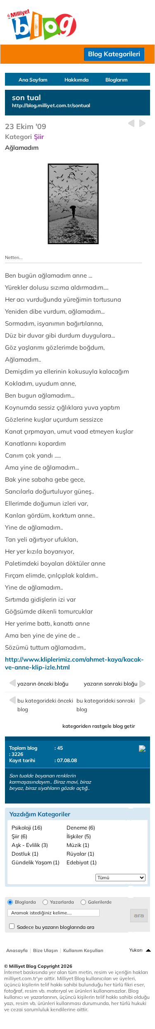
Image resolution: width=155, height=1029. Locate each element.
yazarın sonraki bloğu (111, 683)
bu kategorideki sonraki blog (105, 704)
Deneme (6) (81, 827)
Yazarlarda (62, 902)
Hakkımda (76, 80)
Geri (131, 123)
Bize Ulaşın (45, 950)
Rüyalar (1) (80, 853)
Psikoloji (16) (27, 827)
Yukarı (136, 950)
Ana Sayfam (33, 80)
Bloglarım (116, 80)
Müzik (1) (78, 845)
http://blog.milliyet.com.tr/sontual (51, 105)
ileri (142, 123)
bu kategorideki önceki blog (45, 704)
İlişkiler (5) (79, 836)
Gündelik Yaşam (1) (36, 862)
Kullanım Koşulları (83, 950)
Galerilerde (100, 902)
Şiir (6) (19, 836)
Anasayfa (17, 950)
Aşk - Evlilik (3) (30, 845)
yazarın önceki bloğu (43, 683)
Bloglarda (25, 902)
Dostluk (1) (25, 853)
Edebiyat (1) (82, 862)
